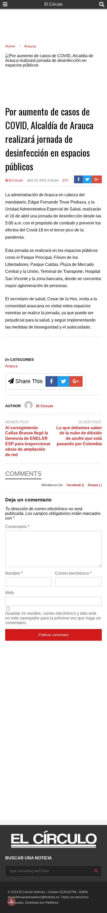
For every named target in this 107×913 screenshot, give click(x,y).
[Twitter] (87, 179)
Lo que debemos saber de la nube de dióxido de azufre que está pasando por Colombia (79, 436)
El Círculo (53, 4)
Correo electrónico (73, 573)
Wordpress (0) (52, 485)
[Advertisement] (53, 20)
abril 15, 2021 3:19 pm (43, 180)
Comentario (17, 526)
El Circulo (15, 180)
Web (9, 592)
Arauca (11, 366)
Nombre (14, 573)
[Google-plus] (97, 179)
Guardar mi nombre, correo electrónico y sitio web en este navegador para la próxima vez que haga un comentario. (53, 618)
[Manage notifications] (11, 901)
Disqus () (95, 485)
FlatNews (51, 902)
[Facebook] (78, 179)
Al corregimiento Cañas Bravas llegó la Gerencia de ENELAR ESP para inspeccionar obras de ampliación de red (27, 441)
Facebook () (75, 485)
